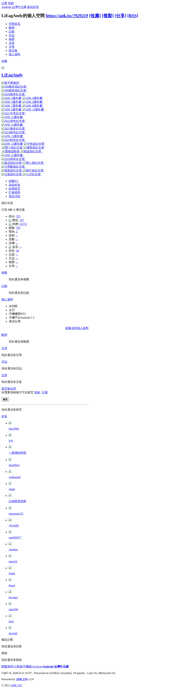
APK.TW (22, 679)
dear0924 (14, 465)
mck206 (13, 609)
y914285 (14, 525)
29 (17, 250)
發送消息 (14, 196)
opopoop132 (16, 513)
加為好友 (14, 184)
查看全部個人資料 (77, 328)
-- (17, 235)
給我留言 (14, 188)
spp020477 (15, 537)
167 (22, 220)
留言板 (13, 50)
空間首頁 (14, 23)
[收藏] (95, 15)
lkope (12, 585)
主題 (12, 42)
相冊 (12, 39)
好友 (4, 416)
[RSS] (132, 15)
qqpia (12, 489)
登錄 (11, 3)
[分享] (120, 15)
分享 (12, 46)
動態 (12, 27)
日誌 (12, 35)
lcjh (11, 440)
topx (11, 621)
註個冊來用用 (17, 501)
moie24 (13, 561)
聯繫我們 (7, 666)
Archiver (37, 666)
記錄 (12, 31)
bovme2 (13, 597)
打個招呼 (14, 192)
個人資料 (14, 54)
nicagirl (13, 633)
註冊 (4, 3)
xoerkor (13, 549)
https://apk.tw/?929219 (67, 15)
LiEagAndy (12, 75)
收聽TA (13, 181)
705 (18, 216)
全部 (13, 388)
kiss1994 (14, 428)
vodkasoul (15, 477)
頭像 (4, 61)
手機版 (27, 666)
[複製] (108, 15)
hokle (12, 573)
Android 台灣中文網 (13, 7)
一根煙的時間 (17, 452)
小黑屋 (18, 666)
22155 (23, 224)
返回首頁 (33, 7)
